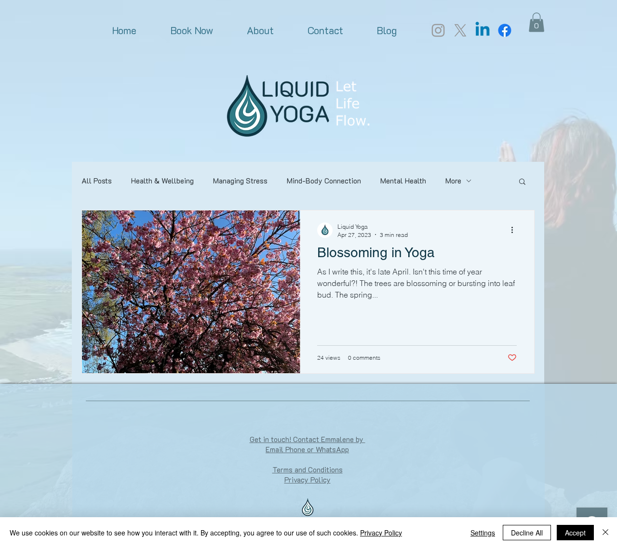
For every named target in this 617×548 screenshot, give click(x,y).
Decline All (527, 532)
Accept (575, 532)
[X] (460, 30)
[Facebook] (504, 30)
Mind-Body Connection (324, 180)
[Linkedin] (482, 30)
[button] (536, 22)
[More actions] (515, 230)
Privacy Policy (381, 532)
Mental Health (403, 180)
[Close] (605, 532)
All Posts (96, 180)
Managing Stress (240, 180)
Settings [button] (482, 532)
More (453, 180)
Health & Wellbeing (162, 180)
